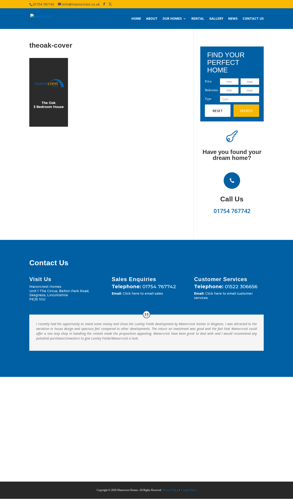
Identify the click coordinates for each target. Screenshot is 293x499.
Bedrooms (211, 90)
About (151, 18)
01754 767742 (232, 211)
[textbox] (239, 99)
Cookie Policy (189, 490)
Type (208, 99)
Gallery (216, 18)
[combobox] (239, 99)
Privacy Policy (170, 490)
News (233, 18)
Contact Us (253, 18)
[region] (59, 463)
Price (208, 81)
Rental (197, 18)
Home (136, 18)
